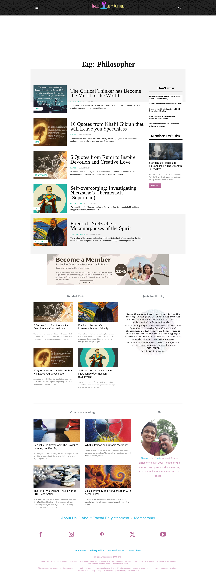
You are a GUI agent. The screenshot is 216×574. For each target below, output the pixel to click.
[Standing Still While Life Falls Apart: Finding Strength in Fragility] (165, 151)
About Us (69, 517)
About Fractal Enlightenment (105, 517)
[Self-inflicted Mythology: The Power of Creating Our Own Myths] (57, 430)
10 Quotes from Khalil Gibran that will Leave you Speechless (107, 126)
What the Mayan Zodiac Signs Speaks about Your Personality (165, 97)
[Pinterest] (102, 534)
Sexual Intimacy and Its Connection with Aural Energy (164, 125)
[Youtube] (163, 534)
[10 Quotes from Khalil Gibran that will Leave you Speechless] (50, 132)
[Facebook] (41, 534)
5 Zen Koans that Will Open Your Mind (165, 104)
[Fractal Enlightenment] (108, 5)
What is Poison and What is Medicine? (106, 444)
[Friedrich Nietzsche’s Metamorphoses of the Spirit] (50, 232)
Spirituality (41, 175)
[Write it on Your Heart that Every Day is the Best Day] (153, 331)
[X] (132, 534)
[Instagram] (71, 534)
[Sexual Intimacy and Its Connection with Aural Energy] (108, 476)
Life (37, 142)
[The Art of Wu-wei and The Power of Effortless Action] (57, 476)
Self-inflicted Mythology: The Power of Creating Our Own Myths (56, 446)
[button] (179, 8)
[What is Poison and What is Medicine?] (108, 430)
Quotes (38, 109)
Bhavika (73, 135)
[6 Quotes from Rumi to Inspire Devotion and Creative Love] (50, 165)
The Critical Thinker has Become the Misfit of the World (105, 93)
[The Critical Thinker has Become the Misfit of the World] (50, 99)
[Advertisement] (108, 34)
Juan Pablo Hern (77, 234)
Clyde (158, 458)
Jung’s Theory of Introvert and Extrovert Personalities (162, 117)
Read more (155, 185)
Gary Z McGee (76, 203)
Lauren (73, 168)
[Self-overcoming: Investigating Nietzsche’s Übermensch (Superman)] (50, 198)
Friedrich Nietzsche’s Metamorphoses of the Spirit (100, 226)
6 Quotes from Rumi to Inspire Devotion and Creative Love (103, 159)
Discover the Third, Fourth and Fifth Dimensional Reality (164, 110)
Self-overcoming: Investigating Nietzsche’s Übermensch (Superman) (103, 192)
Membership (144, 517)
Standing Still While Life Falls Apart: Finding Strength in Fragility (165, 165)
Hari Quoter (75, 102)
